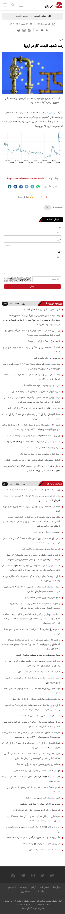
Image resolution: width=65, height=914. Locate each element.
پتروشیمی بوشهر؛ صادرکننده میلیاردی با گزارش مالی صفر (36, 699)
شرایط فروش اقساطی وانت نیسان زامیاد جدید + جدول (36, 391)
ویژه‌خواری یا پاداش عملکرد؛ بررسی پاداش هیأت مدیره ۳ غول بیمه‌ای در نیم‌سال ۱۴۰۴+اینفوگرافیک (33, 819)
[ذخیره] (29, 30)
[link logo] (53, 4)
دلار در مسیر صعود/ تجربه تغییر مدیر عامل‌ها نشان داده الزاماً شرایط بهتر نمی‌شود (31, 779)
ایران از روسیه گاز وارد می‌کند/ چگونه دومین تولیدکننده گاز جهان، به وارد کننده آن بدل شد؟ (31, 579)
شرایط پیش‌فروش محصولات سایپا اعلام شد (41, 385)
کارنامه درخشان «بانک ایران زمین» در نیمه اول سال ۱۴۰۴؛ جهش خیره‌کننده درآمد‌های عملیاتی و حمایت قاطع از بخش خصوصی (33, 557)
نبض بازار (49, 113)
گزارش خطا (23, 197)
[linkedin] (15, 186)
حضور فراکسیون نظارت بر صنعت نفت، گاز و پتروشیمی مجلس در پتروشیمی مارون (32, 680)
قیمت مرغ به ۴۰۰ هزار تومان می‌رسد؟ (44, 341)
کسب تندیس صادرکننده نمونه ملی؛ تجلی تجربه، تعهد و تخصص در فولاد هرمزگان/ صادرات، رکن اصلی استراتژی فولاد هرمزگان (31, 568)
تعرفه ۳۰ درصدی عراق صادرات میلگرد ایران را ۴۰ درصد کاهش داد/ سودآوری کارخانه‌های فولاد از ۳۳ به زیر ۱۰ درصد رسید (31, 427)
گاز (47, 207)
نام (60, 227)
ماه (11, 303)
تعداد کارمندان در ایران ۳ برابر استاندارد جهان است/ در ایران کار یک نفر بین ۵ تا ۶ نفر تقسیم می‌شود (31, 417)
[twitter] (26, 186)
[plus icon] (47, 30)
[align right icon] (41, 30)
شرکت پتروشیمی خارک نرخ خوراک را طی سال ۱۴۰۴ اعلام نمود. (33, 442)
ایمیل (59, 240)
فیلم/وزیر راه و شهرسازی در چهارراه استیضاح (41, 844)
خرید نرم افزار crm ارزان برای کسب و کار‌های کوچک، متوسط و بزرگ (33, 829)
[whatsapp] (38, 186)
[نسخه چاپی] (18, 30)
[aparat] (52, 875)
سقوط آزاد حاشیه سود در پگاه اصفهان (44, 850)
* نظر (60, 252)
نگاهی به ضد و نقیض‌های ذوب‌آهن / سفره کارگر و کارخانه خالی (33, 837)
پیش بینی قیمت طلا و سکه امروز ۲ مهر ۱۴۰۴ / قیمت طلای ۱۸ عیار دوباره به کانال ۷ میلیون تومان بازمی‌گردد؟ (31, 366)
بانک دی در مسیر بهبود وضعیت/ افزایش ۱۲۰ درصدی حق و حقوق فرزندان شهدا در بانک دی (32, 377)
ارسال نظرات (53, 220)
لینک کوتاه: (53, 179)
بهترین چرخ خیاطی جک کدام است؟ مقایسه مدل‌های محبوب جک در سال (31, 632)
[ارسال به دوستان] (24, 30)
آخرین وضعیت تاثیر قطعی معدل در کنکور (42, 798)
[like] (42, 196)
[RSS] (13, 875)
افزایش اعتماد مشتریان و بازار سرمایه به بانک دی (39, 672)
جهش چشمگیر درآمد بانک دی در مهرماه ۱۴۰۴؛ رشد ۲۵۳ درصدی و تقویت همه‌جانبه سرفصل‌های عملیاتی (32, 468)
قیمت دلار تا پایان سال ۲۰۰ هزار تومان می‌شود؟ (40, 804)
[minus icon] (37, 30)
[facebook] (21, 186)
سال (4, 303)
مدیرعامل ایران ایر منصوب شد (47, 358)
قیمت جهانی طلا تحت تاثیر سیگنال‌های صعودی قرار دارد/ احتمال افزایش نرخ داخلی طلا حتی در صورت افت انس (32, 400)
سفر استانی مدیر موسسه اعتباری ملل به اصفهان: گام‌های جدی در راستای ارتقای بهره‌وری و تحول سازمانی (32, 663)
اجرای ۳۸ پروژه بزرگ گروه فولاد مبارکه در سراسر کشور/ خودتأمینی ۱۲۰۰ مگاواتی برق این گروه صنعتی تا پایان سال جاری (32, 756)
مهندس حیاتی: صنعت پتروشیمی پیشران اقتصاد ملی (37, 770)
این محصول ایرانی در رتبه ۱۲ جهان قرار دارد (41, 309)
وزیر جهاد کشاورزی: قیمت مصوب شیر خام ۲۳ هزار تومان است (33, 408)
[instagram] (33, 875)
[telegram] (32, 186)
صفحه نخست (40, 16)
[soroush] (10, 186)
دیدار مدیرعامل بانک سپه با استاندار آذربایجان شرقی (38, 655)
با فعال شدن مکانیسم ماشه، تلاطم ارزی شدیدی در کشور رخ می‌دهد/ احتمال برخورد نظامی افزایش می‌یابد (35, 606)
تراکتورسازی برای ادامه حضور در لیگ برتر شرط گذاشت (36, 810)
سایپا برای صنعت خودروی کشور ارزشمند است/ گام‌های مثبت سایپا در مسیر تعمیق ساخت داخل (31, 541)
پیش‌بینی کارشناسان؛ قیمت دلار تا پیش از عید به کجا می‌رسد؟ (33, 435)
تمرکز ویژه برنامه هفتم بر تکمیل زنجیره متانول (40, 448)
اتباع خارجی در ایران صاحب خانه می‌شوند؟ (41, 597)
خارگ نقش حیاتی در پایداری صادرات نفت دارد (40, 454)
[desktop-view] (21, 5)
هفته (17, 303)
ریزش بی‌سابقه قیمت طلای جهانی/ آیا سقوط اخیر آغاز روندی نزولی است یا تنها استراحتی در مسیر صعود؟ (31, 333)
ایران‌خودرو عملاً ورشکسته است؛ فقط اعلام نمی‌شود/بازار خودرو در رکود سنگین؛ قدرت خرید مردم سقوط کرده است (32, 707)
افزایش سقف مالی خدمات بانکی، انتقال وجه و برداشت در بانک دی (31, 460)
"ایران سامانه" (26, 908)
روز (23, 303)
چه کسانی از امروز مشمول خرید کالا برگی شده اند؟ (38, 764)
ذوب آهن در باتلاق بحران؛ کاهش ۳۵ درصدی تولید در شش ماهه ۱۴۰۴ (32, 691)
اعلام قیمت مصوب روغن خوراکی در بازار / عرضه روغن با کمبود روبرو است (31, 350)
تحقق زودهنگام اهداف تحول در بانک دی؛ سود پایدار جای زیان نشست (33, 790)
